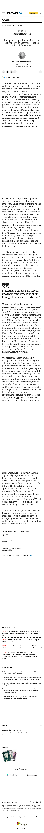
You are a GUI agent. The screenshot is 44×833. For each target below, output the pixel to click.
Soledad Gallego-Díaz (22, 61)
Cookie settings (26, 817)
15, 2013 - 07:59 (22, 64)
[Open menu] (4, 13)
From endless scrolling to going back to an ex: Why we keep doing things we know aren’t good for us (21, 633)
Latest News (20, 25)
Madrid (4, 25)
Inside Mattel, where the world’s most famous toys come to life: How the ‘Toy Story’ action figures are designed (22, 678)
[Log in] (40, 13)
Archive (5, 747)
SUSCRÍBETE (33, 13)
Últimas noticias (8, 627)
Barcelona (11, 25)
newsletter (7, 725)
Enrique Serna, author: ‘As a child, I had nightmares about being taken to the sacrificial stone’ (22, 647)
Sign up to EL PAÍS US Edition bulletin (17, 531)
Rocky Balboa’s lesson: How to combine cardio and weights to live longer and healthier (20, 697)
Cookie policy (34, 817)
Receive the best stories (11, 730)
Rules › (40, 541)
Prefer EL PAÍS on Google (13, 77)
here (31, 555)
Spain (6, 20)
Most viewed (7, 667)
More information (7, 550)
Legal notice (9, 817)
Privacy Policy (17, 817)
